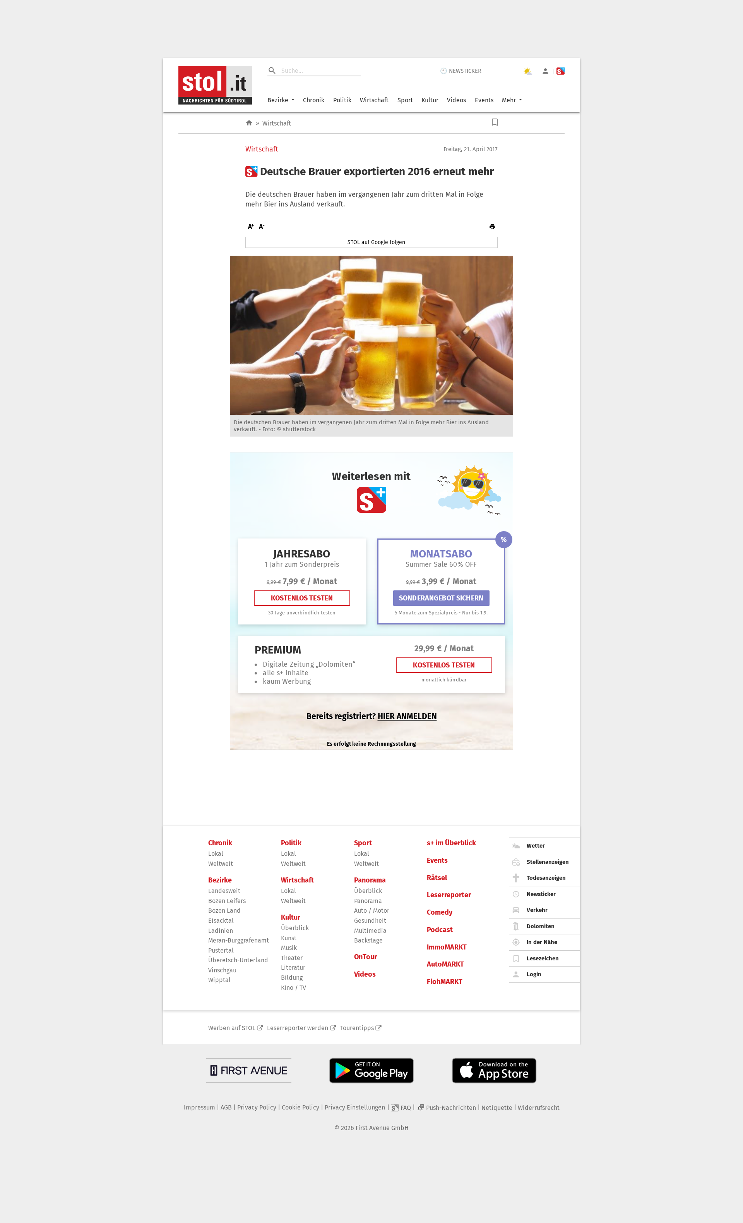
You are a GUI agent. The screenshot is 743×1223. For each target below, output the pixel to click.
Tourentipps (357, 1028)
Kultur (429, 100)
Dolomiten (541, 926)
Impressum (199, 1107)
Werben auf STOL (231, 1028)
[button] (495, 122)
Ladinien (220, 930)
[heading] (371, 171)
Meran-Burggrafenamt (238, 940)
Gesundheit (370, 920)
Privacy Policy (256, 1107)
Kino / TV (293, 987)
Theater (292, 958)
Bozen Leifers (227, 901)
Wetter (536, 845)
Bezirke (277, 100)
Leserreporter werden (297, 1028)
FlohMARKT (444, 982)
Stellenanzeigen (548, 861)
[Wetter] (527, 71)
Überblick (295, 928)
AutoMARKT (445, 964)
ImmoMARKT (447, 947)
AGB (226, 1107)
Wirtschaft (374, 100)
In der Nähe (542, 942)
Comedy (439, 912)
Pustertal (221, 950)
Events (484, 100)
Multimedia (370, 930)
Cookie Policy (300, 1107)
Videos (456, 100)
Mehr (509, 100)
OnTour (365, 957)
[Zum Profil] (545, 71)
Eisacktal (221, 920)
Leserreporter (449, 895)
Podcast (440, 930)
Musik (289, 947)
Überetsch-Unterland (238, 960)
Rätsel (437, 878)
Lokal (215, 853)
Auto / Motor (371, 910)
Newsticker (541, 894)
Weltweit (220, 863)
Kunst (288, 938)
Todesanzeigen (546, 877)
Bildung (292, 977)
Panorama (370, 880)
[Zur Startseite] (249, 123)
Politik (342, 100)
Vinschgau (222, 970)
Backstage (368, 940)
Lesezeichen (543, 958)
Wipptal (219, 980)
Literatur (293, 967)
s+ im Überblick (451, 843)
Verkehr (537, 909)
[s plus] (560, 71)
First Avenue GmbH (382, 1128)
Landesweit (224, 890)
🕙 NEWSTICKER (460, 70)
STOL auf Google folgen (376, 242)
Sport (405, 100)
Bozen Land (224, 910)
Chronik (313, 100)
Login (534, 974)
